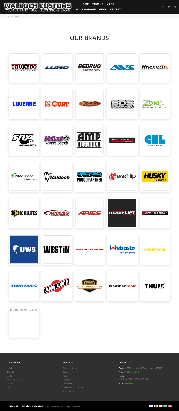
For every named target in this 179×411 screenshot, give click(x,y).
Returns (66, 376)
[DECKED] (89, 176)
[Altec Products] (89, 285)
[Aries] (89, 213)
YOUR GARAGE (13, 380)
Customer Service (70, 368)
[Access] (56, 213)
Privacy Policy (69, 380)
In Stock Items (69, 391)
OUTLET (10, 387)
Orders (66, 372)
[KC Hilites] (24, 213)
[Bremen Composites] (122, 140)
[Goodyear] (155, 249)
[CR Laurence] (155, 140)
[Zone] (155, 103)
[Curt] (56, 103)
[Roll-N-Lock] (155, 213)
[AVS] (122, 67)
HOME (9, 368)
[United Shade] (24, 176)
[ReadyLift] (122, 213)
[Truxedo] (24, 67)
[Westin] (56, 249)
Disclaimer (67, 384)
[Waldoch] (56, 176)
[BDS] (122, 103)
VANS (9, 376)
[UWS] (24, 249)
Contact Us (129, 383)
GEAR (9, 384)
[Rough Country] (89, 249)
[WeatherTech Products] (122, 285)
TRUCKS (10, 372)
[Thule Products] (155, 285)
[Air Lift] (56, 285)
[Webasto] (122, 249)
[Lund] (56, 67)
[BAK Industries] (122, 176)
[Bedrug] (89, 67)
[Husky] (155, 176)
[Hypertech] (155, 67)
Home (9, 16)
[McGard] (56, 140)
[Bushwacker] (89, 103)
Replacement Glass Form (73, 387)
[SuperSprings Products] (24, 322)
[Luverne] (24, 103)
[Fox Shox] (24, 140)
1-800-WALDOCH (132, 372)
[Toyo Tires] (24, 285)
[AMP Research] (89, 140)
